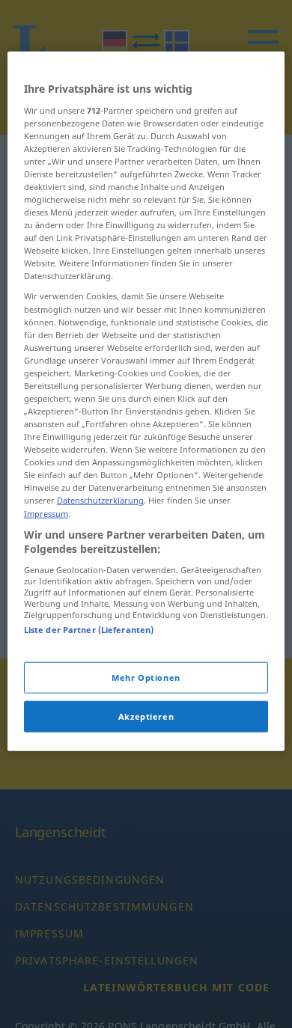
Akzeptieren (146, 716)
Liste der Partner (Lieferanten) (89, 628)
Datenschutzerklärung (100, 500)
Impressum (46, 512)
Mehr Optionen (146, 677)
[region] (146, 401)
